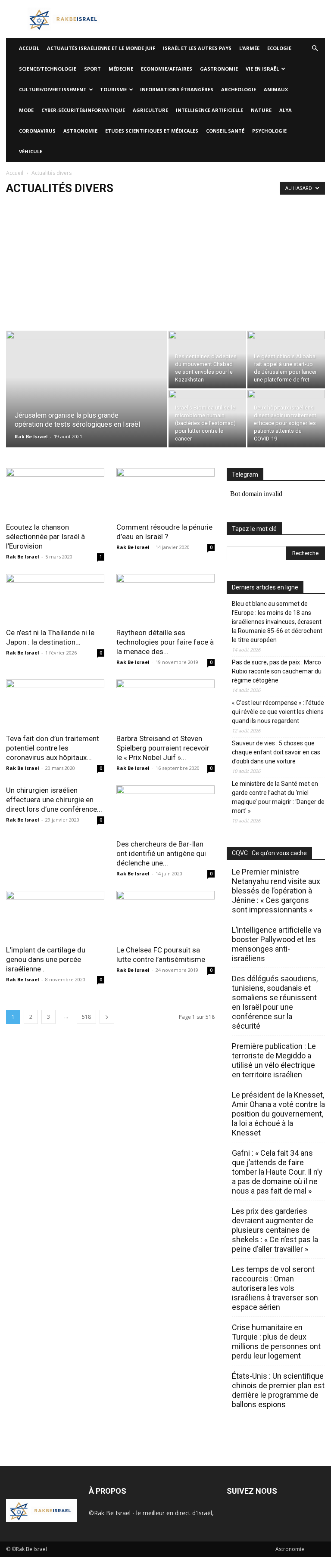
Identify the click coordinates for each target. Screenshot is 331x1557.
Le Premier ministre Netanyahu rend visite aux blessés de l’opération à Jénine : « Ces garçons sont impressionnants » (276, 890)
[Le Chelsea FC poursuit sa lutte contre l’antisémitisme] (165, 915)
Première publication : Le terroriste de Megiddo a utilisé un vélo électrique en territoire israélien (274, 1060)
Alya (285, 110)
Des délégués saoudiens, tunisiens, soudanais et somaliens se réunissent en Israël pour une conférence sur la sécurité (275, 1002)
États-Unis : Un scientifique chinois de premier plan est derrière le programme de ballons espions (278, 1390)
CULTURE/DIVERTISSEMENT (53, 89)
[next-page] (107, 1017)
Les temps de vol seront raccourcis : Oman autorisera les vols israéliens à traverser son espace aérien (275, 1288)
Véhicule (30, 151)
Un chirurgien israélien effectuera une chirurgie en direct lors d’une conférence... (54, 799)
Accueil (14, 173)
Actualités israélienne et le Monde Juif (101, 48)
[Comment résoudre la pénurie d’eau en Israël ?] (165, 492)
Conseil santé (225, 130)
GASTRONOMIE (219, 68)
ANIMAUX (276, 89)
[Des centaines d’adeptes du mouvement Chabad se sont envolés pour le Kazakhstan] (207, 359)
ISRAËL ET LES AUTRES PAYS (197, 48)
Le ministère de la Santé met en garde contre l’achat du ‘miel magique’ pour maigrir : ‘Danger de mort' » (278, 797)
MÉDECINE (121, 68)
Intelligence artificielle (209, 110)
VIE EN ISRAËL (262, 68)
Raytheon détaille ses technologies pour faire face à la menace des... (165, 642)
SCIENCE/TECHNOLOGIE (47, 68)
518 (86, 1016)
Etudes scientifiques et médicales (151, 130)
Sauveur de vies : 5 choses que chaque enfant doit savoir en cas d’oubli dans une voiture (276, 752)
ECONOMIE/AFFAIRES (166, 68)
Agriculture (150, 110)
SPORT (92, 68)
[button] (314, 48)
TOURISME (113, 89)
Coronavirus (37, 130)
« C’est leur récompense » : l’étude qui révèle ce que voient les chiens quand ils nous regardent (278, 711)
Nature (261, 110)
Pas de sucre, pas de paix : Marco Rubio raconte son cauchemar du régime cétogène (277, 671)
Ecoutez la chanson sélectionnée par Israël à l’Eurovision (45, 536)
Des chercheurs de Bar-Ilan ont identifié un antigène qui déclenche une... (161, 853)
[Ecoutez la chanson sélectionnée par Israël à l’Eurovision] (55, 492)
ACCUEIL (29, 48)
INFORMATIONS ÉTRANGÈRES (176, 89)
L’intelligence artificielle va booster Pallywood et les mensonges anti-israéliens (276, 944)
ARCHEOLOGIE (238, 89)
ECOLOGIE (279, 48)
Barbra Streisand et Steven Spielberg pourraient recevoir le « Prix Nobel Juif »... (162, 748)
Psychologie (269, 130)
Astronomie (80, 130)
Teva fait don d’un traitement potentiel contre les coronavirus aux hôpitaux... (52, 748)
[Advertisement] (165, 266)
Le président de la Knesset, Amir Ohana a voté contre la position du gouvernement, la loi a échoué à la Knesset (278, 1113)
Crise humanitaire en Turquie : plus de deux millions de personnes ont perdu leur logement (276, 1341)
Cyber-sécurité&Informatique (83, 110)
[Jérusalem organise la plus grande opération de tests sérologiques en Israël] (86, 400)
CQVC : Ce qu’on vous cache (269, 853)
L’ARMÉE (249, 48)
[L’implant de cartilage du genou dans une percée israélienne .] (55, 915)
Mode (26, 110)
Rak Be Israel (31, 436)
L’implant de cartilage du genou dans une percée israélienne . (45, 959)
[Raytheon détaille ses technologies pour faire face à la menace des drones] (165, 598)
